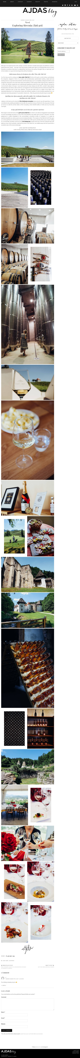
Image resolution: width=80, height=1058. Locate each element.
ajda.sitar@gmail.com (67, 33)
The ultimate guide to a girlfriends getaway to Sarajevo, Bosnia (13, 967)
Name (3, 1012)
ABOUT (12, 1)
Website (3, 1024)
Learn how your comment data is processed (31, 1033)
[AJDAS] (40, 9)
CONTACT (20, 1)
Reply (4, 985)
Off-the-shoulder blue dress (46, 966)
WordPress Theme (6, 1056)
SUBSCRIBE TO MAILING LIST (66, 48)
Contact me (75, 1053)
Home (4, 1)
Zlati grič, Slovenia (8, 960)
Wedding (54, 1)
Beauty (38, 1)
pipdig (14, 1056)
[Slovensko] (76, 1)
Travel (46, 1)
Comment (3, 997)
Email (3, 1018)
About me (76, 1050)
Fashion (29, 1)
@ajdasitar (38, 1047)
